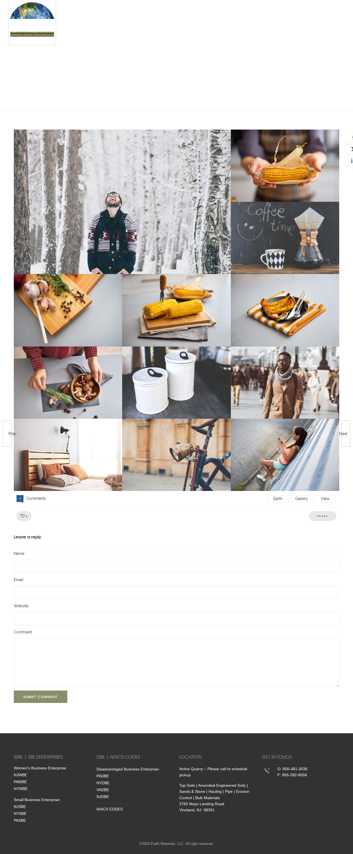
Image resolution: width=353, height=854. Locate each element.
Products (104, 20)
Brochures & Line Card (190, 81)
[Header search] (320, 21)
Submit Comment (40, 696)
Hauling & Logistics (92, 51)
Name (19, 553)
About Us (227, 20)
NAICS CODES (110, 809)
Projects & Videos (188, 20)
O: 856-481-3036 (292, 769)
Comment (23, 632)
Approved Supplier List (95, 81)
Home (77, 20)
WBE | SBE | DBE (141, 20)
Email (18, 580)
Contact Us (142, 81)
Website (21, 606)
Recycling (135, 51)
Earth (278, 498)
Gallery (301, 498)
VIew (325, 498)
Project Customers (178, 51)
